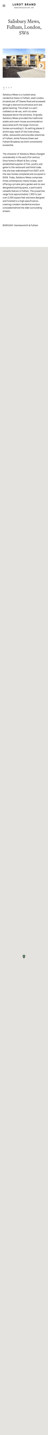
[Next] (41, 66)
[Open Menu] (4, 6)
